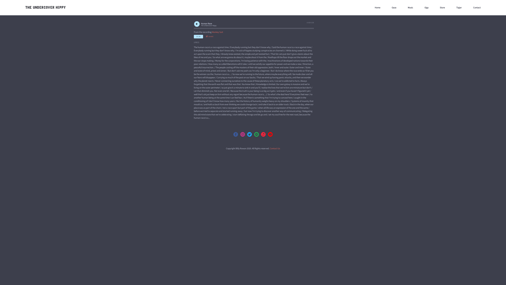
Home (377, 7)
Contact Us (275, 148)
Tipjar (459, 7)
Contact (477, 7)
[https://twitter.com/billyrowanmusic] (249, 135)
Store (442, 7)
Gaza (394, 7)
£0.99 (198, 36)
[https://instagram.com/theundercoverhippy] (242, 135)
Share (210, 36)
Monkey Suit (217, 32)
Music (410, 7)
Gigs (427, 7)
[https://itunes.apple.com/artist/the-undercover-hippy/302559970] (263, 135)
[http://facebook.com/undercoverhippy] (235, 135)
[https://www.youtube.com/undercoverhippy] (270, 135)
